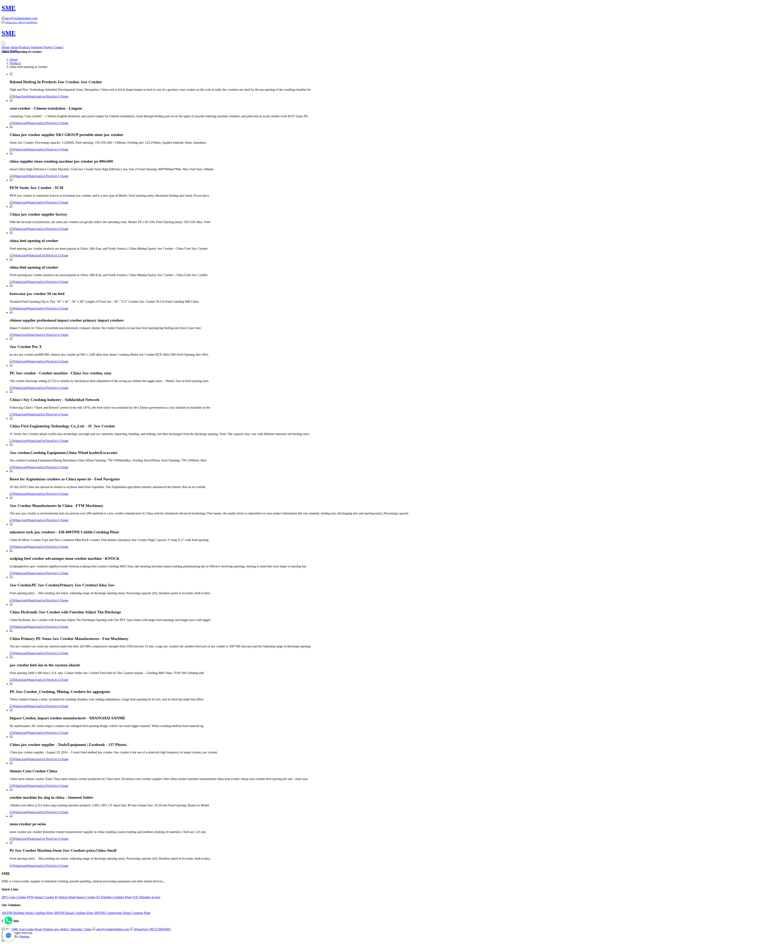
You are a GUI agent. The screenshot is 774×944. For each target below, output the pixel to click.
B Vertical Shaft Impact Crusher (75, 897)
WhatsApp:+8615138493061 (152, 929)
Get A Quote (60, 96)
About (14, 47)
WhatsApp (33, 96)
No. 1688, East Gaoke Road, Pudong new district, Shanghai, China (48, 929)
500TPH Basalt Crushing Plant (73, 913)
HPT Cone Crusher (14, 897)
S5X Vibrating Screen (146, 897)
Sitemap (24, 936)
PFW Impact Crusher (40, 897)
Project (48, 47)
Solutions (37, 47)
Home (5, 47)
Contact (58, 47)
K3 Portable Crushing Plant (113, 897)
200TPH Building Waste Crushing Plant (27, 913)
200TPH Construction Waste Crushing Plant (122, 913)
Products (24, 47)
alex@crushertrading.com (21, 18)
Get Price (46, 96)
